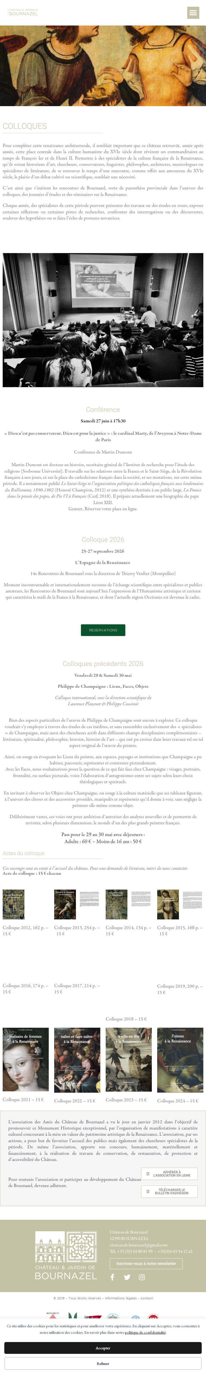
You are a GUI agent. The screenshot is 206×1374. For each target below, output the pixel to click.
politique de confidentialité (145, 1332)
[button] (193, 13)
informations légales (121, 1298)
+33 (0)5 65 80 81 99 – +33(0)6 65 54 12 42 (155, 1252)
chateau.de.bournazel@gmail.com (139, 1245)
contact (147, 1298)
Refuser (103, 1363)
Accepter (103, 1347)
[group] (13, 904)
